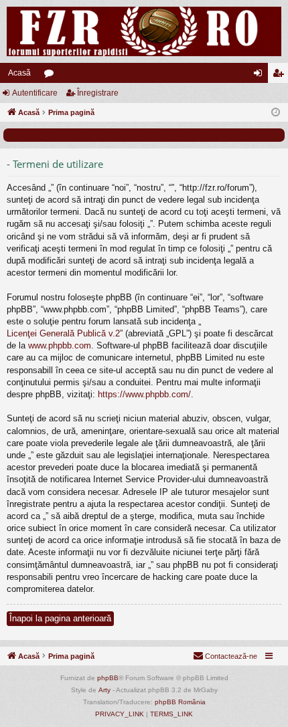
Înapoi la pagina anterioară (60, 618)
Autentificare (35, 93)
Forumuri (51, 75)
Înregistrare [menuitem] (280, 75)
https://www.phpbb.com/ (144, 394)
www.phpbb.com (59, 345)
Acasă (19, 73)
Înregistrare (98, 93)
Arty (104, 690)
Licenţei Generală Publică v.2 (63, 333)
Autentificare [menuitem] (260, 75)
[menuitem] (225, 656)
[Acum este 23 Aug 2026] (275, 112)
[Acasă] (144, 31)
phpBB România (180, 702)
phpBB (108, 678)
